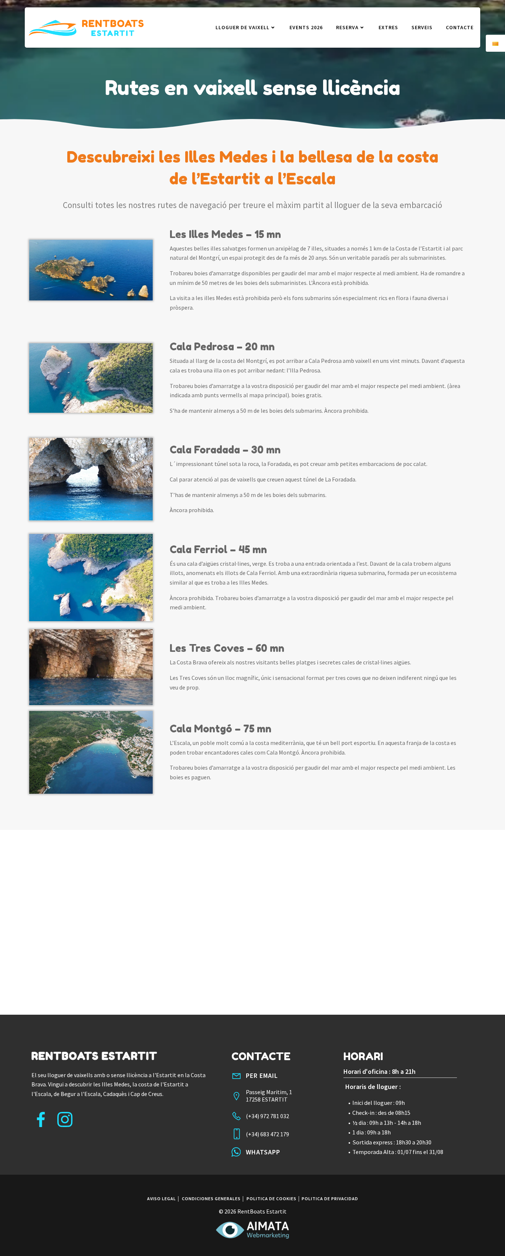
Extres (388, 27)
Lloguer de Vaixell (243, 27)
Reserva (347, 27)
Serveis (422, 27)
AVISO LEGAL (161, 1198)
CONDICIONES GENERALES (211, 1198)
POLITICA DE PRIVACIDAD (330, 1198)
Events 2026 (306, 27)
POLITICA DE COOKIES (271, 1198)
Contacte (460, 27)
